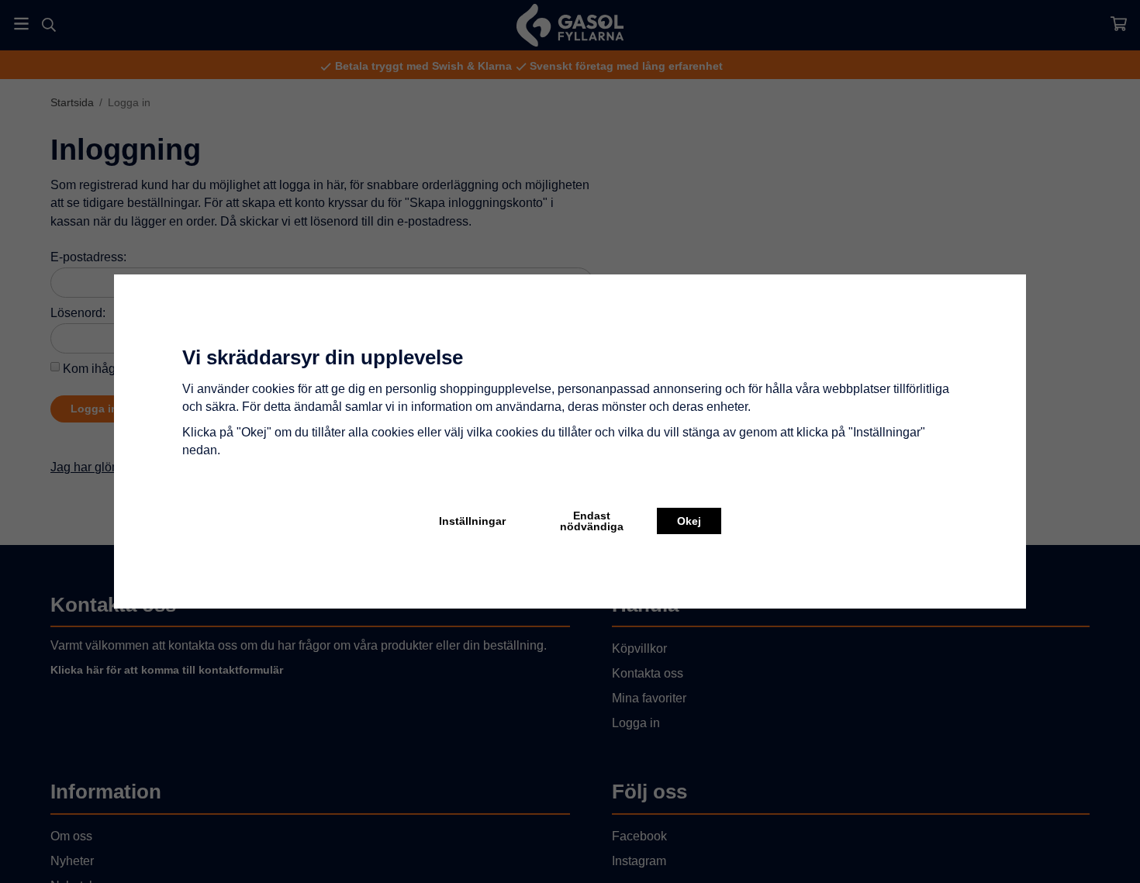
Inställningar (472, 521)
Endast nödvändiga (592, 521)
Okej (689, 521)
